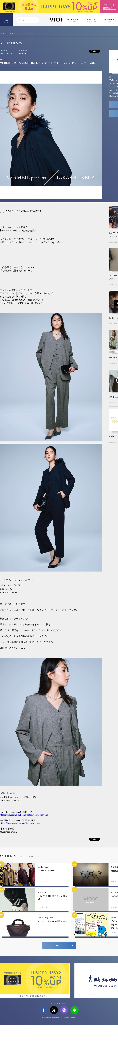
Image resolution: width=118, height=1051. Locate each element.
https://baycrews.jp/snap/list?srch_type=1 (21, 823)
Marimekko (43, 867)
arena (113, 918)
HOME (2, 33)
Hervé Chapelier (45, 918)
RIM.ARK (42, 892)
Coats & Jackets (47, 870)
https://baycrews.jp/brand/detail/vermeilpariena (24, 814)
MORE (59, 946)
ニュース (10, 33)
